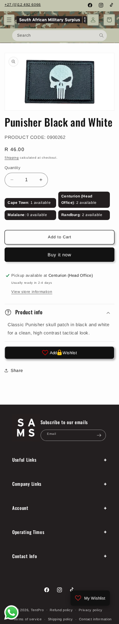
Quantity (12, 167)
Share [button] (17, 370)
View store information (31, 292)
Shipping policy (60, 619)
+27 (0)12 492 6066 (23, 4)
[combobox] (59, 35)
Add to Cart (59, 237)
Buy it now (59, 254)
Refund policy (61, 610)
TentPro (37, 609)
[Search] (101, 35)
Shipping (12, 157)
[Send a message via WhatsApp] (11, 612)
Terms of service (27, 619)
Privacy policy (91, 610)
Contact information (95, 619)
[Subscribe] (99, 435)
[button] (9, 20)
